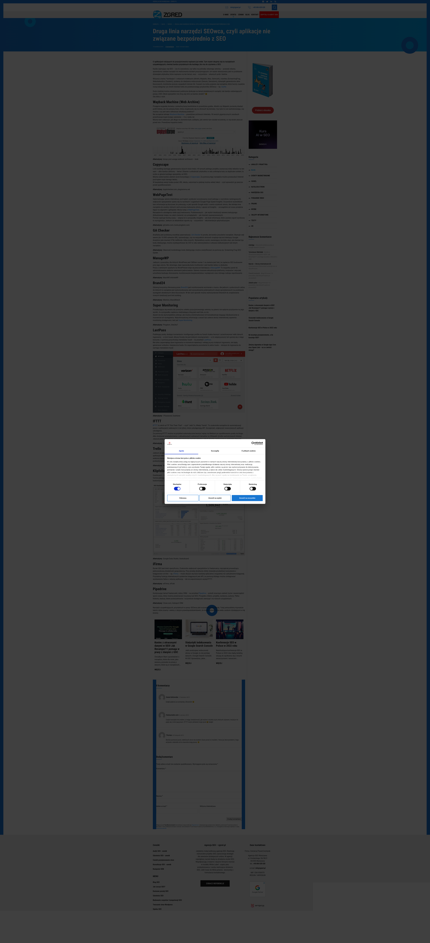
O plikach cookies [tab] (249, 451)
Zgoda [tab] (181, 451)
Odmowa (182, 498)
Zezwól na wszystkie (247, 498)
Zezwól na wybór (215, 498)
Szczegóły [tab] (215, 451)
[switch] (202, 488)
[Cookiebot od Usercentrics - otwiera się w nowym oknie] (253, 443)
